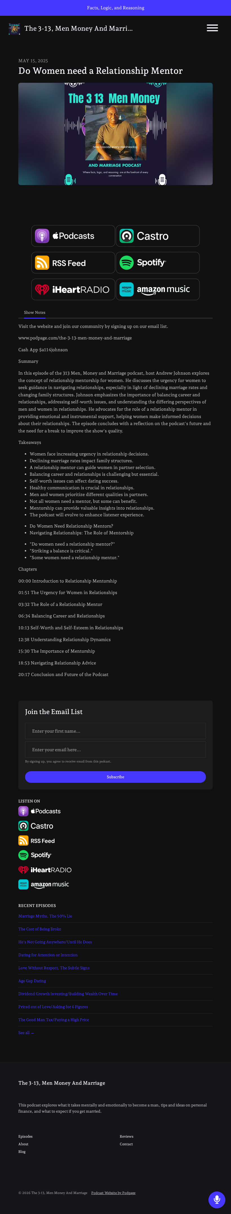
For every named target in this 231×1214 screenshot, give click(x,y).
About (23, 1144)
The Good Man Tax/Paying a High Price (53, 1019)
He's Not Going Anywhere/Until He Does (55, 942)
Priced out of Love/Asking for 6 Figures (53, 1006)
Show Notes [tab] (34, 312)
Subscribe (115, 777)
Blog (22, 1151)
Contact (126, 1144)
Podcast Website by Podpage (113, 1193)
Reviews (127, 1136)
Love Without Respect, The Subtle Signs (54, 968)
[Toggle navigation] (212, 28)
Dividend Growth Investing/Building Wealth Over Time (68, 993)
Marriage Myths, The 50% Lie (45, 916)
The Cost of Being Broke (39, 929)
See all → (26, 1032)
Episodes (25, 1136)
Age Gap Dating (32, 981)
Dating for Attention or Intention (48, 955)
